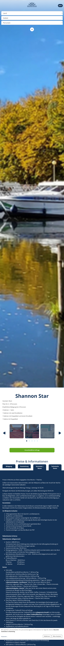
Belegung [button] (9, 466)
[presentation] (4, 433)
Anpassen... (4, 636)
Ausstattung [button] (24, 466)
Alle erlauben (57, 636)
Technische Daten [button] (55, 467)
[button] (26, 439)
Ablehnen (47, 636)
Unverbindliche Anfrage (32, 450)
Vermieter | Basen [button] (40, 467)
